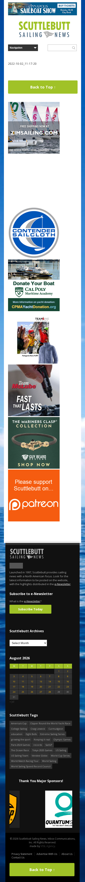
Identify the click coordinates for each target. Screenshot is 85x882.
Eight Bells (31, 734)
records (37, 744)
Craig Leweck (38, 728)
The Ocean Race (20, 750)
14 (49, 681)
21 (49, 686)
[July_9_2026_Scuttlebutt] (34, 310)
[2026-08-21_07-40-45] (42, 14)
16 (67, 681)
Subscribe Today (30, 609)
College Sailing (19, 728)
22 (59, 686)
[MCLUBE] (34, 415)
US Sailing (61, 750)
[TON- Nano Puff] (34, 363)
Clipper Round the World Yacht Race (50, 723)
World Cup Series (60, 755)
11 (23, 681)
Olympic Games (62, 739)
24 (14, 692)
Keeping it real (42, 739)
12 (32, 681)
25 (23, 692)
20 (41, 686)
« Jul (11, 701)
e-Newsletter (62, 584)
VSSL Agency (48, 846)
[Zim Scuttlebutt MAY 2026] (34, 152)
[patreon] (34, 520)
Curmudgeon (55, 728)
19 (32, 686)
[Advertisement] (34, 180)
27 (41, 692)
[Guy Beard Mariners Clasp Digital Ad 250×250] (34, 468)
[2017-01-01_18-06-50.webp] (40, 809)
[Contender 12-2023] (34, 257)
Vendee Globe (39, 755)
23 (67, 686)
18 (23, 686)
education (16, 734)
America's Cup (19, 723)
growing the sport (20, 739)
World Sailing (49, 760)
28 (49, 692)
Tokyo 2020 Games (42, 750)
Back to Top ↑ (43, 87)
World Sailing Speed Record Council (31, 766)
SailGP (48, 744)
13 (41, 681)
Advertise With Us (47, 854)
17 (14, 686)
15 (59, 681)
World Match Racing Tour (25, 760)
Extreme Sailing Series (52, 734)
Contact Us (18, 857)
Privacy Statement (22, 854)
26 (32, 692)
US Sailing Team (19, 755)
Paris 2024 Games (20, 744)
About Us (66, 854)
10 (14, 681)
